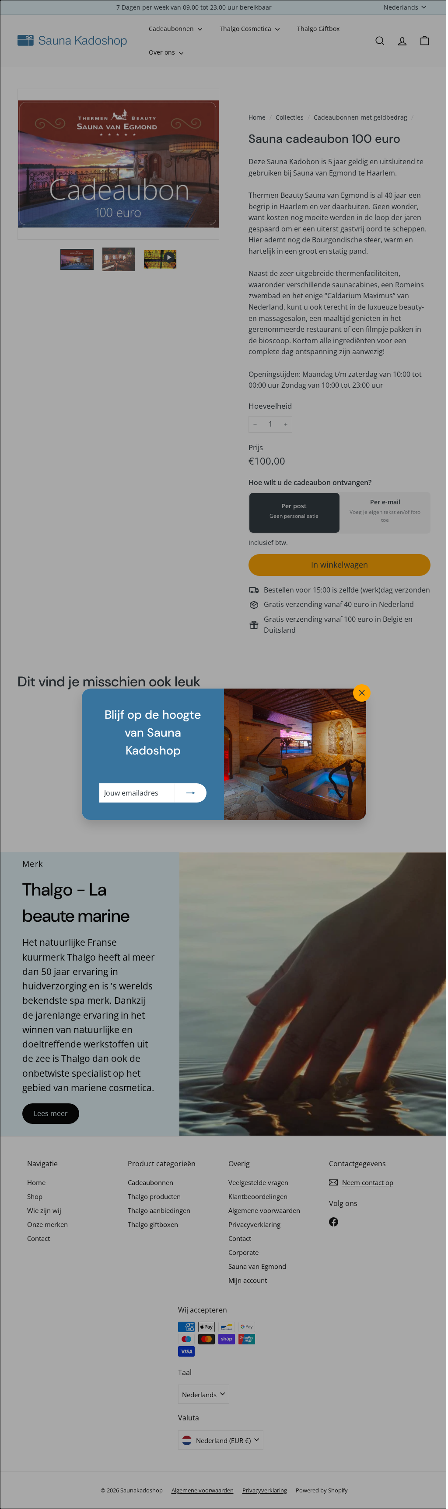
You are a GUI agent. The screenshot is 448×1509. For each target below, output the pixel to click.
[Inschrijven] (187, 793)
